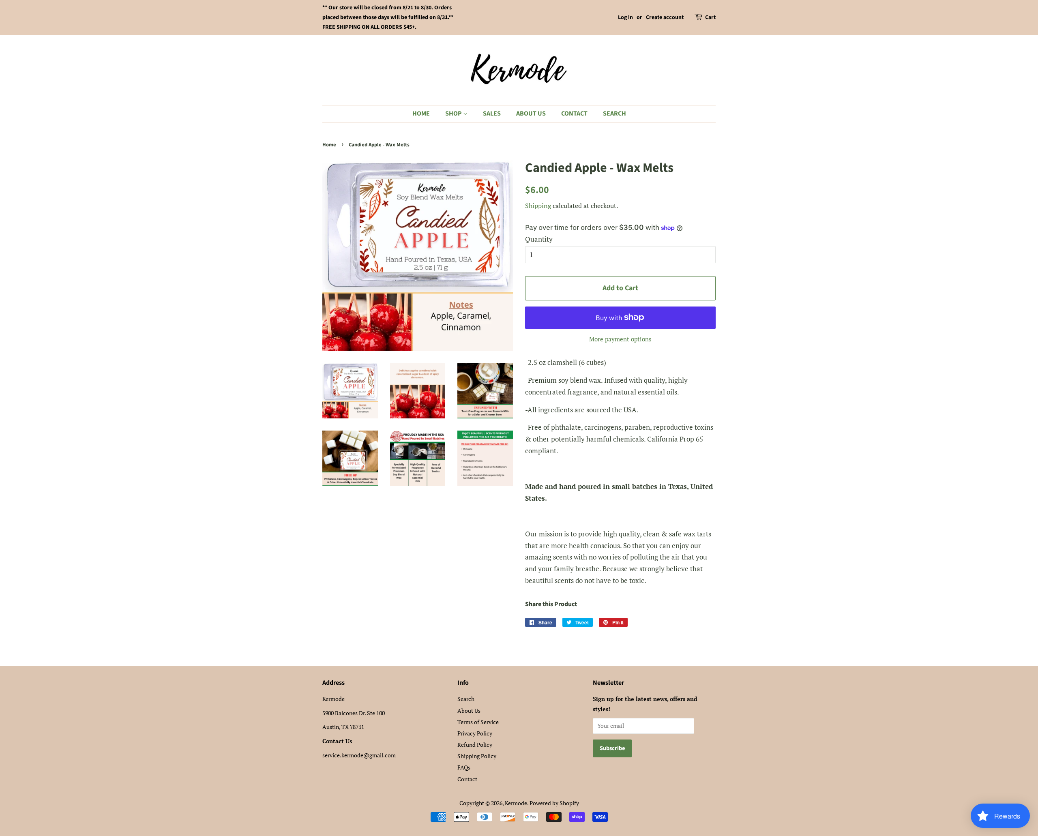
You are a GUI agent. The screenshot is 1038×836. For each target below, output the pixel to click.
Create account (665, 17)
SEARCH (614, 113)
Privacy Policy (474, 733)
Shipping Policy (476, 756)
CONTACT (574, 113)
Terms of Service (478, 722)
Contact (467, 779)
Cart (710, 17)
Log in (625, 17)
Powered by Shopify (554, 803)
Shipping (538, 205)
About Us (468, 710)
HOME (421, 113)
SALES (492, 113)
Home (329, 144)
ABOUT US (531, 113)
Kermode (516, 803)
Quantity (539, 239)
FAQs (463, 767)
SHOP (454, 113)
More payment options (620, 339)
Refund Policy (474, 744)
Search (465, 699)
